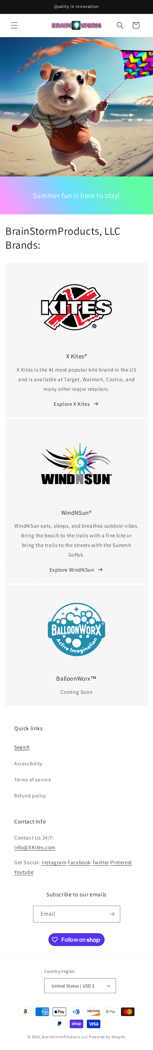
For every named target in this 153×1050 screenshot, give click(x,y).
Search (22, 747)
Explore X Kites (72, 403)
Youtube (23, 872)
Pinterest (121, 862)
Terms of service (32, 779)
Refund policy (30, 795)
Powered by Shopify (107, 1036)
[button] (14, 25)
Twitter (100, 862)
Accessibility (28, 763)
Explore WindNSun (71, 569)
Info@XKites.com (35, 847)
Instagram (54, 862)
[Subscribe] (112, 914)
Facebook (79, 862)
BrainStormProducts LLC (65, 1036)
